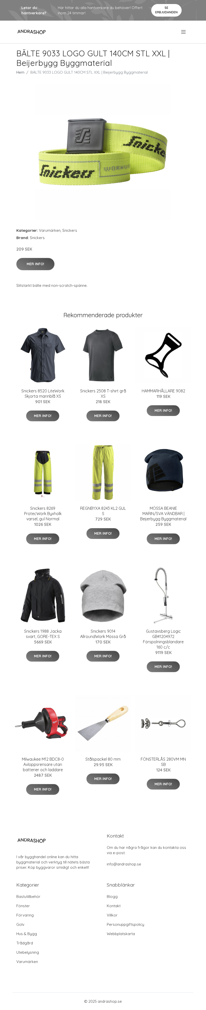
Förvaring (25, 915)
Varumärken (50, 230)
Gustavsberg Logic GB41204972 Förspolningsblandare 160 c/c (163, 639)
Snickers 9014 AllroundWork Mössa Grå (103, 634)
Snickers (69, 230)
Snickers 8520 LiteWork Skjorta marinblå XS (42, 393)
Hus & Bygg (26, 933)
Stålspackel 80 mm (103, 759)
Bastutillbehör (28, 896)
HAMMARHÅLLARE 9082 (163, 390)
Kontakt (114, 905)
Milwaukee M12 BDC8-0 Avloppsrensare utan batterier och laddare (43, 764)
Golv (20, 924)
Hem (20, 72)
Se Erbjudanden (166, 10)
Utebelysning (27, 952)
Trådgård (24, 943)
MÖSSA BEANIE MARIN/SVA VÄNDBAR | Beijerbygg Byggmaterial (163, 513)
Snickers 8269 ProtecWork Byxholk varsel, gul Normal (43, 513)
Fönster (23, 905)
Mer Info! (35, 264)
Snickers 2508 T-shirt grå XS (103, 393)
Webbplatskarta (121, 933)
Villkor (112, 915)
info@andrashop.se (124, 864)
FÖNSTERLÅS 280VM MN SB (163, 762)
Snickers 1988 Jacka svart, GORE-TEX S (43, 634)
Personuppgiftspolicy (125, 924)
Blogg (112, 896)
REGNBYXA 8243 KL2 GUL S (103, 511)
